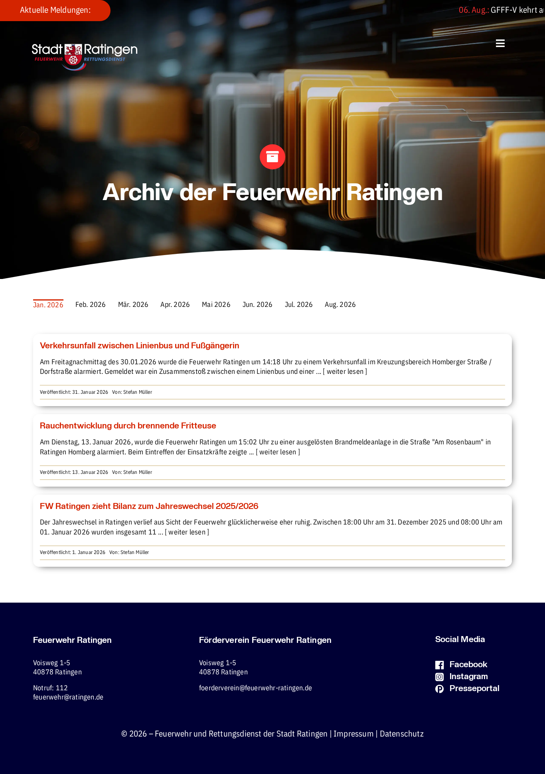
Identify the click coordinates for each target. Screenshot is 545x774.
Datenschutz (402, 734)
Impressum (354, 734)
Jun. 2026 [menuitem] (258, 304)
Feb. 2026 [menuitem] (90, 304)
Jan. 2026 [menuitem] (48, 305)
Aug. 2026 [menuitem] (340, 304)
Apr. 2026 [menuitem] (175, 304)
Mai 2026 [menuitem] (216, 304)
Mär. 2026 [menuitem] (133, 304)
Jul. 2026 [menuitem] (299, 304)
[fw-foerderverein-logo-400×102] (85, 47)
